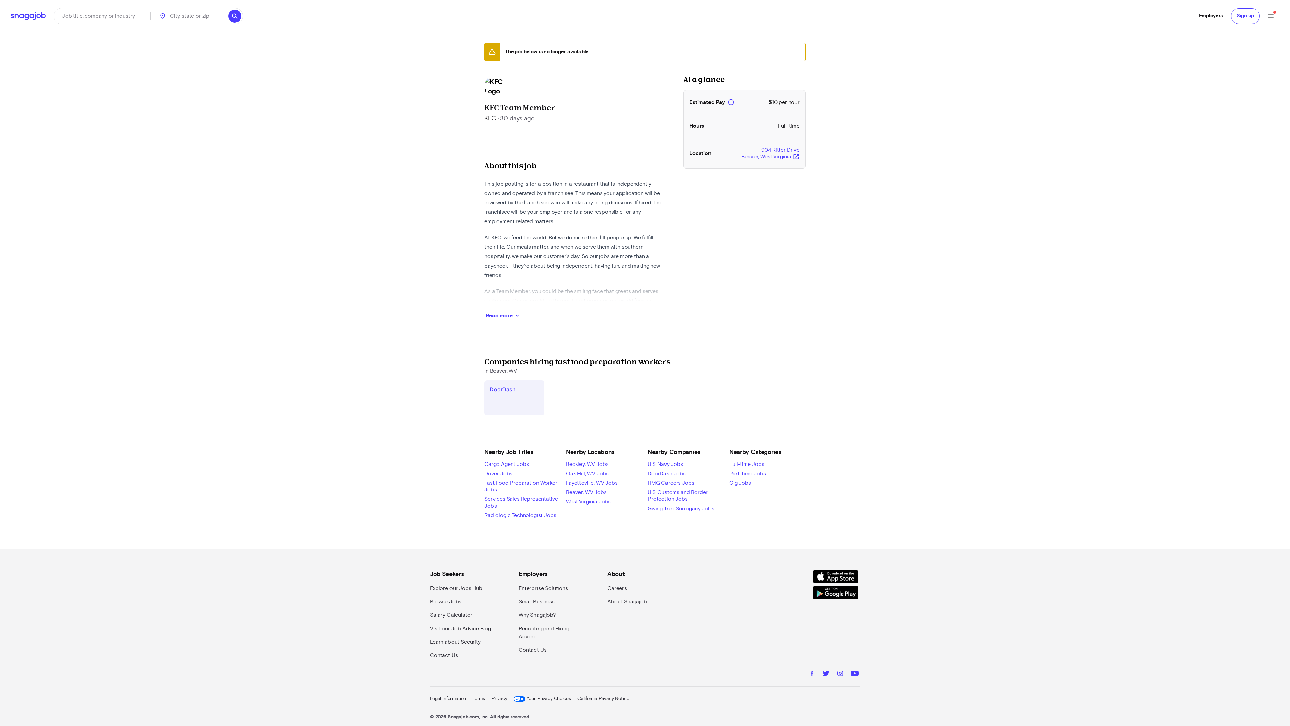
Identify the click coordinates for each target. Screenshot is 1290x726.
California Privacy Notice (603, 698)
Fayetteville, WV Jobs (592, 483)
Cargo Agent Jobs (506, 464)
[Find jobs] (234, 16)
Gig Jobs (740, 483)
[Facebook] (812, 674)
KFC (490, 119)
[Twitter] (826, 674)
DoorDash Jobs (667, 473)
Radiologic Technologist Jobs (520, 515)
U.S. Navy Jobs (665, 464)
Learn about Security (455, 642)
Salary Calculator (451, 615)
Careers (617, 588)
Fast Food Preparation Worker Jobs (520, 486)
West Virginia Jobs (588, 502)
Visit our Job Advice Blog (460, 628)
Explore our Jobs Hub (456, 588)
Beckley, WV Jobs (587, 464)
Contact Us (444, 655)
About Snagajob (627, 601)
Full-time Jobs (746, 464)
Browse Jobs (445, 601)
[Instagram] (840, 674)
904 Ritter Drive (770, 153)
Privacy (499, 698)
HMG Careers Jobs (671, 483)
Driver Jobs (498, 473)
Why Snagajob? (537, 615)
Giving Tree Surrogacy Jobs (681, 508)
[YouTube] (855, 674)
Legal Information (448, 698)
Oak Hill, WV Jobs (587, 473)
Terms (479, 698)
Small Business (537, 601)
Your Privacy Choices (549, 698)
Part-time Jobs (747, 473)
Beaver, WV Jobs (586, 492)
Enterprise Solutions (543, 588)
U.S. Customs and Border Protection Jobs (678, 496)
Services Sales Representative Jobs (521, 502)
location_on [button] (162, 16)
